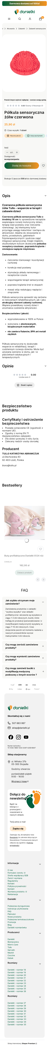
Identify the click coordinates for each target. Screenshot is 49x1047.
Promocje (12, 922)
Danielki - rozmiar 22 (17, 980)
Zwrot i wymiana (15, 878)
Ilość (6, 147)
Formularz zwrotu (16, 873)
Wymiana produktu (16, 891)
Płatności (12, 914)
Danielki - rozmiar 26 (17, 991)
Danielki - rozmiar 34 (17, 1022)
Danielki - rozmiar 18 (17, 970)
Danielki (11, 939)
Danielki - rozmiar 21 (17, 978)
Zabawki (21, 29)
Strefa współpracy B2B (18, 875)
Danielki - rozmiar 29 (17, 1008)
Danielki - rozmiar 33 (17, 1019)
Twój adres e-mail (17, 822)
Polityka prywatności (17, 886)
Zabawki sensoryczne (37, 29)
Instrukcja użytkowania (18, 909)
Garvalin (11, 950)
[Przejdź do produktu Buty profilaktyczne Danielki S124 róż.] (24, 523)
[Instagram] (18, 737)
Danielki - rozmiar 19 (17, 972)
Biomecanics (13, 942)
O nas (10, 870)
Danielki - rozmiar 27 (17, 1003)
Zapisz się (18, 828)
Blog (10, 925)
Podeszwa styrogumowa (19, 906)
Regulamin (14, 837)
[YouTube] (26, 737)
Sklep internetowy (21, 1043)
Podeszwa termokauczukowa (21, 919)
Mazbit (11, 953)
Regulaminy (13, 881)
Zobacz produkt (24, 572)
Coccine (11, 955)
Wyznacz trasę (19, 781)
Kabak (10, 958)
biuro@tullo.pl (9, 465)
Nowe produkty (15, 917)
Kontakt (11, 883)
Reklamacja (13, 894)
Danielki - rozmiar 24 (17, 986)
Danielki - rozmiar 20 (17, 975)
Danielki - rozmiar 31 (17, 1014)
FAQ (9, 911)
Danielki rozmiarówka (17, 927)
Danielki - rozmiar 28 (17, 1005)
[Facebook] (11, 737)
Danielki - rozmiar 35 (17, 1024)
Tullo (10, 947)
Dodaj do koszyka (21, 165)
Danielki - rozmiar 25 (17, 988)
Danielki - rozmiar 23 (17, 983)
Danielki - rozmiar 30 (17, 1011)
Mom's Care (13, 944)
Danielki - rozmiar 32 (17, 1016)
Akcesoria (11, 29)
